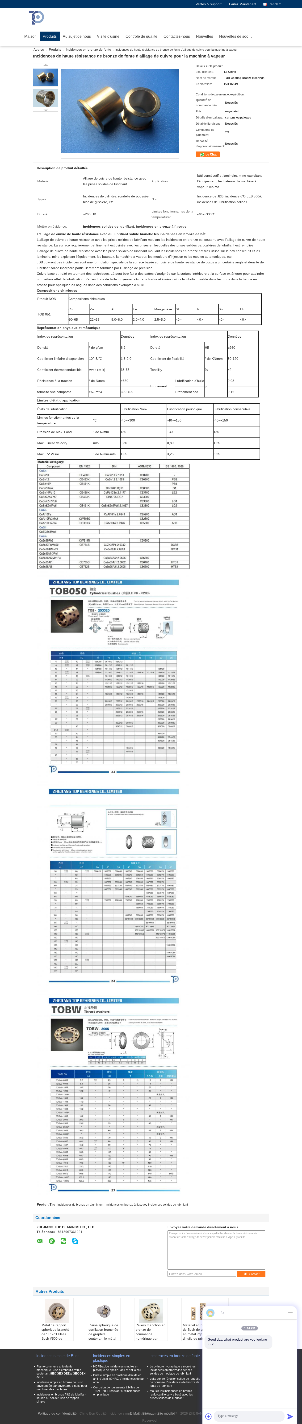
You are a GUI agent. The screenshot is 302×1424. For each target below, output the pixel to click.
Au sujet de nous (77, 36)
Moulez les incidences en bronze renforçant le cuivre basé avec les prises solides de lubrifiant (171, 1394)
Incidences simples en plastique (111, 1358)
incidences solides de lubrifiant (168, 1204)
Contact (254, 1274)
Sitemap (148, 1413)
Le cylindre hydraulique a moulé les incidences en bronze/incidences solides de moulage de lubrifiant (173, 1370)
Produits (50, 36)
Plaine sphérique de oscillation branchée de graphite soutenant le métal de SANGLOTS (103, 1334)
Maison (30, 36)
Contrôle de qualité (141, 36)
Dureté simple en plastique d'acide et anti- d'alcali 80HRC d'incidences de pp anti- (118, 1379)
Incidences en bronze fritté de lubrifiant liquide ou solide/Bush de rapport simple (61, 1398)
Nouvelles (204, 36)
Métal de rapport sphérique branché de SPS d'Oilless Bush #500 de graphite (56, 1334)
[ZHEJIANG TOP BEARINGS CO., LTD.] (48, 17)
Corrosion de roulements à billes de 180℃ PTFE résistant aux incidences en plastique (116, 1391)
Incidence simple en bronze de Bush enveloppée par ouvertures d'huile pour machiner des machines (62, 1386)
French (273, 4)
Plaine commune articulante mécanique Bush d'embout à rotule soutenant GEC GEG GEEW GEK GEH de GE (61, 1372)
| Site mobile (164, 1413)
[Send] (290, 1416)
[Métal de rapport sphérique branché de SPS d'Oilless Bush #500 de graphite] (56, 1311)
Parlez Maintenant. (243, 4)
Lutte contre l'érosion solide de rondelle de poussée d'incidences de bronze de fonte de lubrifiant (175, 1382)
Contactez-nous (177, 36)
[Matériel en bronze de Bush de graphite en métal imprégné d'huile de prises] (198, 1311)
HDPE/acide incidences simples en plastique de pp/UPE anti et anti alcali (117, 1368)
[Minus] (290, 1313)
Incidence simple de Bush (58, 1356)
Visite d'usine (108, 36)
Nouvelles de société (236, 36)
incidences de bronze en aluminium (80, 1204)
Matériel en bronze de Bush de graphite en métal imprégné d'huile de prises (198, 1331)
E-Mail (134, 1413)
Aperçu (39, 49)
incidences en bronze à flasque (126, 1204)
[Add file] (208, 1416)
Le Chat (211, 154)
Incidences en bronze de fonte (88, 49)
